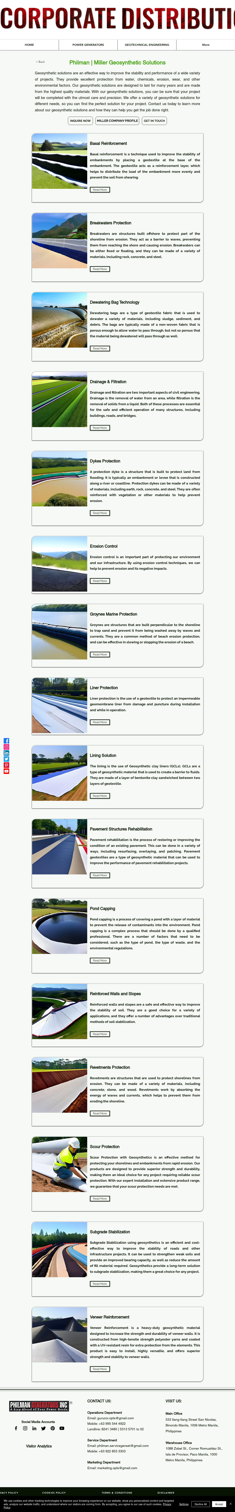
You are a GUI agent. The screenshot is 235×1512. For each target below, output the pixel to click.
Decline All (201, 1504)
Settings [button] (184, 1504)
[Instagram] (6, 747)
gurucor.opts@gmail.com (115, 1418)
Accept (219, 1504)
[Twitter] (6, 759)
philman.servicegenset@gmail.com (123, 1446)
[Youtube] (6, 771)
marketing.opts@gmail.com (117, 1468)
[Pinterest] (6, 765)
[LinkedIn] (6, 753)
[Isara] (230, 1504)
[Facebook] (6, 741)
